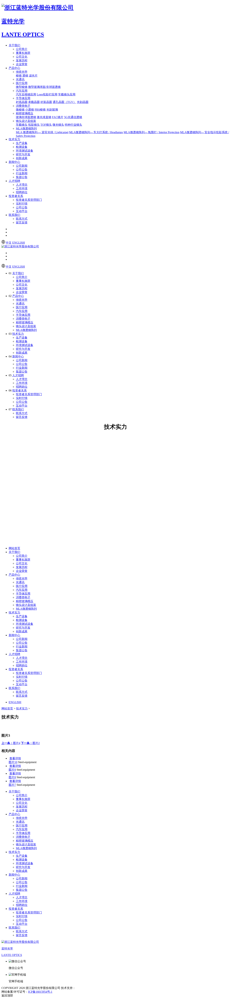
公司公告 (21, 169)
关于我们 (14, 45)
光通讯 (20, 79)
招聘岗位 (21, 192)
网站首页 (14, 548)
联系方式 (21, 218)
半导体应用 (23, 98)
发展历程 (21, 60)
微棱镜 (20, 109)
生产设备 (21, 143)
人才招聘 (14, 180)
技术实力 (14, 139)
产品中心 (14, 68)
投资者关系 (16, 196)
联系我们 (14, 214)
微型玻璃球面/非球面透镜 (44, 86)
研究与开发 (23, 154)
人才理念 (21, 184)
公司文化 (21, 56)
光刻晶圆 (82, 102)
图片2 (30, 743)
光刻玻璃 (52, 109)
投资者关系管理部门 (29, 199)
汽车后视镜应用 (26, 94)
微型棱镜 (21, 86)
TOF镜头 (46, 124)
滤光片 (33, 75)
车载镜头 (21, 124)
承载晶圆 (34, 102)
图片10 (13, 762)
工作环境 (21, 188)
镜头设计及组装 (26, 120)
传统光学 (21, 71)
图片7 (12, 784)
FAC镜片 (57, 117)
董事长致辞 (23, 52)
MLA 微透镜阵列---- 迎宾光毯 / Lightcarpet (42, 132)
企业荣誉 (21, 64)
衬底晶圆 (21, 102)
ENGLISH (18, 242)
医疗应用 (21, 83)
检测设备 (21, 146)
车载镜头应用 (66, 94)
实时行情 (21, 203)
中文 (9, 242)
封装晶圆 (46, 102)
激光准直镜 (44, 117)
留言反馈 (21, 222)
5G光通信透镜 (73, 117)
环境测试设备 (24, 150)
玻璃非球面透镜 (26, 117)
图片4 (10, 743)
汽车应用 (21, 90)
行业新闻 (21, 173)
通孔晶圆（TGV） (64, 102)
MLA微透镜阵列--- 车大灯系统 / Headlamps (96, 132)
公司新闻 (21, 165)
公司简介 (21, 49)
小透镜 (29, 109)
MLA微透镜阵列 (26, 128)
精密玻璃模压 (24, 113)
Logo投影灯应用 (47, 94)
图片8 (12, 777)
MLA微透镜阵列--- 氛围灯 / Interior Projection (151, 132)
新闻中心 (14, 161)
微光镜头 (58, 124)
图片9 (12, 769)
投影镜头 (34, 124)
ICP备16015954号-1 (40, 991)
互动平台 (21, 211)
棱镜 (19, 75)
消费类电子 (23, 105)
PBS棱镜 (40, 109)
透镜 (25, 75)
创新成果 (21, 158)
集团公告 (21, 177)
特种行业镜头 (73, 124)
